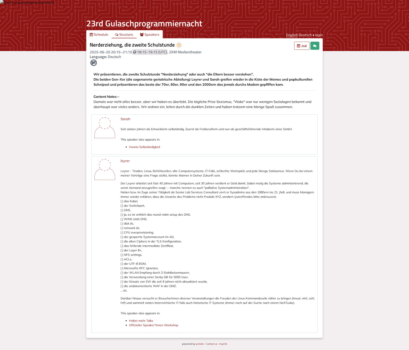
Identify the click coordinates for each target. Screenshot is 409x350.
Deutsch (305, 35)
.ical (303, 45)
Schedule (100, 34)
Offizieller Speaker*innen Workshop (153, 325)
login (319, 35)
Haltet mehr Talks (141, 321)
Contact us (211, 343)
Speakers (151, 34)
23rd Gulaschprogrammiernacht (144, 23)
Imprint (223, 343)
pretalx (200, 343)
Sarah (125, 119)
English (292, 35)
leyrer (125, 161)
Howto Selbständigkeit (144, 147)
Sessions (125, 34)
